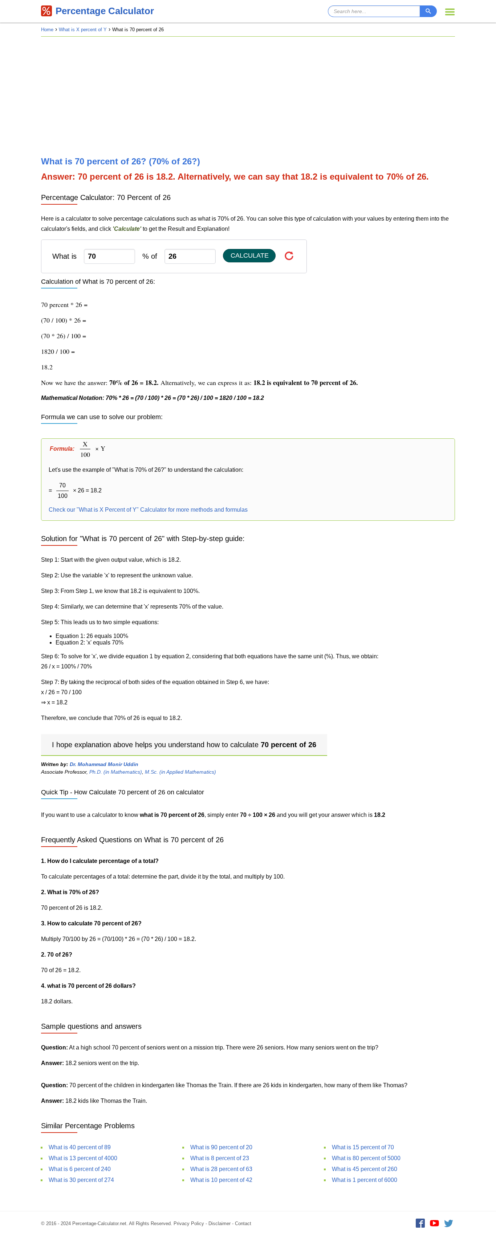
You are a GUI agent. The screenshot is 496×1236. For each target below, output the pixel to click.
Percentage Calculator (105, 10)
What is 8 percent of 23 (219, 1158)
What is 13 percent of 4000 (83, 1158)
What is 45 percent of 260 (364, 1169)
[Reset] (289, 256)
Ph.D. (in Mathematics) (115, 772)
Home (47, 29)
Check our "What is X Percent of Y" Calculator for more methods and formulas (148, 510)
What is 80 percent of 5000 (366, 1158)
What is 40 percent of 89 (80, 1147)
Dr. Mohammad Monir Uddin (104, 764)
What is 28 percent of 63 (221, 1169)
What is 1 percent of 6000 (364, 1180)
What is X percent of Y (83, 29)
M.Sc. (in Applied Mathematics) (180, 772)
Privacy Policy (189, 1223)
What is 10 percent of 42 (221, 1180)
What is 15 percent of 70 (363, 1147)
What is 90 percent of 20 (221, 1147)
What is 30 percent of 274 (81, 1180)
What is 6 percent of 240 (80, 1169)
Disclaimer (219, 1223)
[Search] (428, 11)
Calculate (250, 255)
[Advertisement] (248, 96)
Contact (243, 1223)
